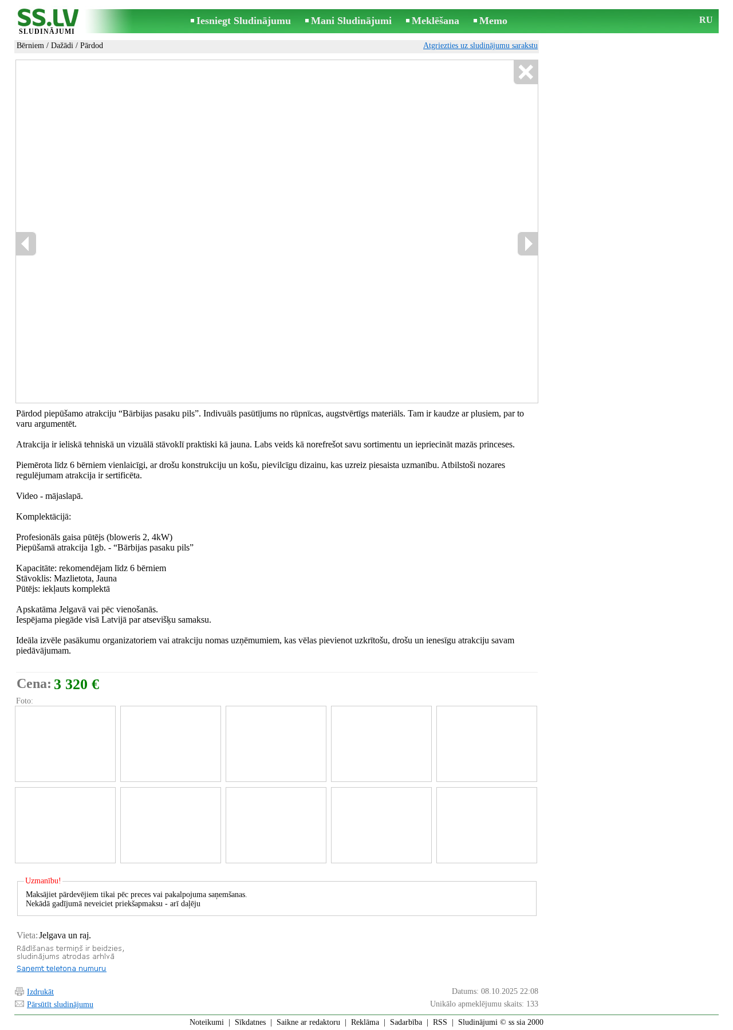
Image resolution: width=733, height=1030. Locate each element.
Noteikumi (207, 1022)
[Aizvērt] (525, 72)
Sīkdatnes (250, 1022)
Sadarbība (406, 1022)
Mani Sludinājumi (351, 20)
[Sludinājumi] (47, 22)
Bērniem (30, 45)
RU (706, 20)
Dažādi (62, 45)
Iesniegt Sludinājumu (243, 20)
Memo (493, 20)
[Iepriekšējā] (26, 243)
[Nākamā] (527, 243)
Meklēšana (435, 20)
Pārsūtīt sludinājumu (60, 1004)
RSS (440, 1022)
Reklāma (365, 1022)
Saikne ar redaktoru (308, 1022)
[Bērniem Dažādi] (65, 744)
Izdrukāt (40, 992)
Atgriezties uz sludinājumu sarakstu (480, 45)
